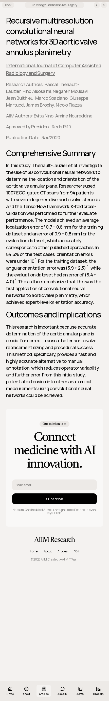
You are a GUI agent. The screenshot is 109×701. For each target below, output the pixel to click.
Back (8, 5)
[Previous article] (97, 5)
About (48, 551)
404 (76, 551)
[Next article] (104, 5)
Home (34, 551)
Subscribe (54, 498)
